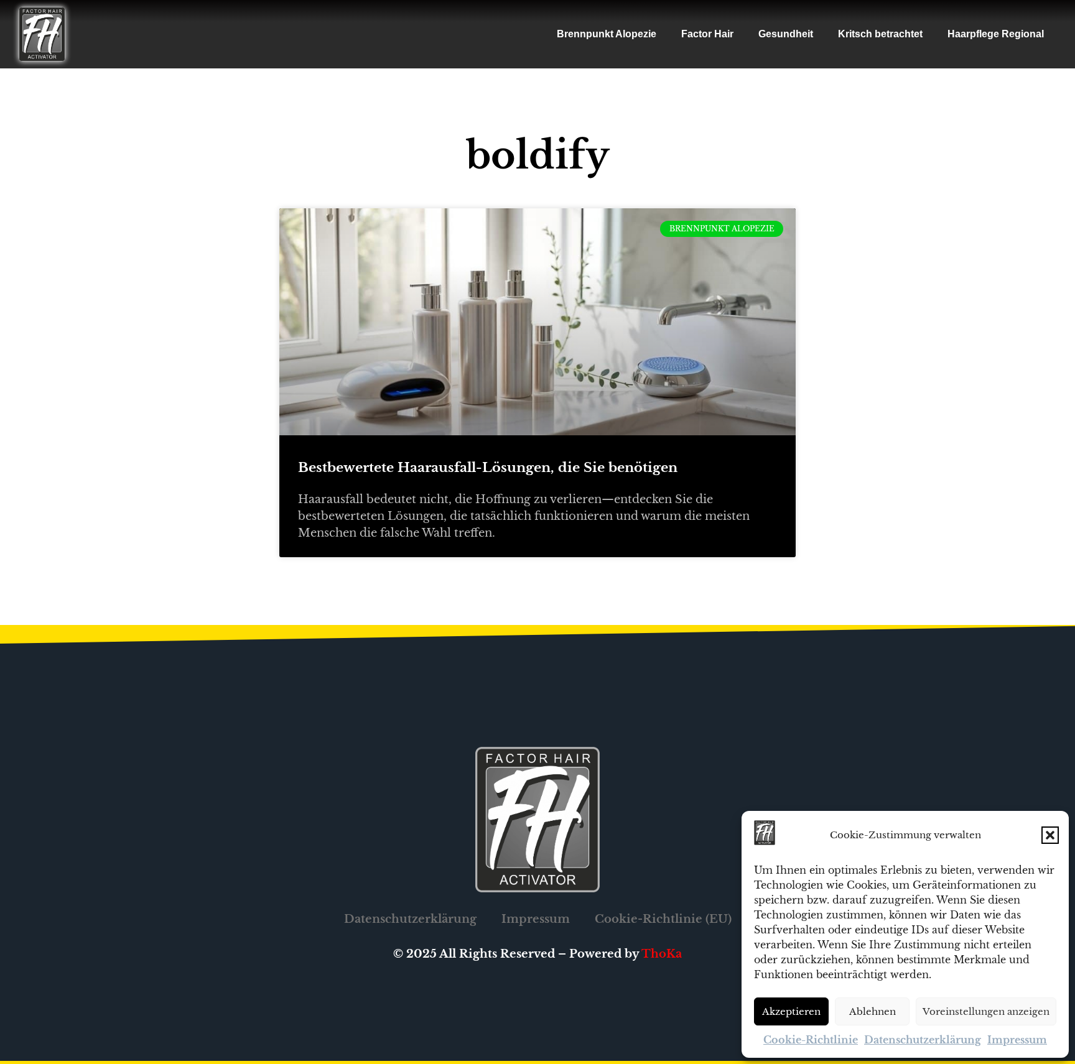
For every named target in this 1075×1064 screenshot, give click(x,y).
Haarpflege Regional (995, 34)
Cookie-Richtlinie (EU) (663, 919)
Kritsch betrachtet (880, 34)
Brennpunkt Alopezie (606, 34)
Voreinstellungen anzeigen (986, 1011)
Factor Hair (707, 34)
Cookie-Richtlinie (810, 1040)
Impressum (1017, 1040)
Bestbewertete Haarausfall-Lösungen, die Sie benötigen (487, 468)
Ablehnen (872, 1011)
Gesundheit (785, 34)
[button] (1050, 835)
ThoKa (661, 954)
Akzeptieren (791, 1011)
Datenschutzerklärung (922, 1040)
